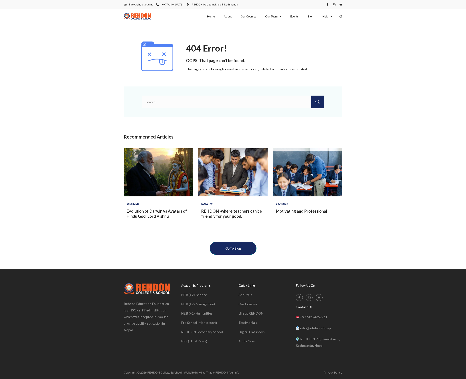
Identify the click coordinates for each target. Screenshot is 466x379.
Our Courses (248, 16)
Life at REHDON (251, 313)
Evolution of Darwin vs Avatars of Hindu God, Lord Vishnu (157, 214)
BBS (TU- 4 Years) (194, 341)
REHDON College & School (164, 372)
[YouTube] (340, 4)
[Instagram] (334, 4)
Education (133, 203)
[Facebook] (327, 4)
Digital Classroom (251, 332)
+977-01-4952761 (173, 4)
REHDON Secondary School (202, 332)
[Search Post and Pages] (340, 16)
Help (325, 16)
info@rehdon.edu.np (141, 4)
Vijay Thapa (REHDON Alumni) (218, 372)
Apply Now (246, 341)
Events (294, 16)
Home (211, 16)
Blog (310, 16)
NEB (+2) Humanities (197, 313)
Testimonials (247, 323)
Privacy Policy (333, 372)
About (228, 16)
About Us (245, 295)
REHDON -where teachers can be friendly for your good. (231, 214)
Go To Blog (233, 248)
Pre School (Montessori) (199, 323)
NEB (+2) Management (198, 304)
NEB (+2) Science (194, 295)
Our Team (271, 16)
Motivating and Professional (301, 211)
